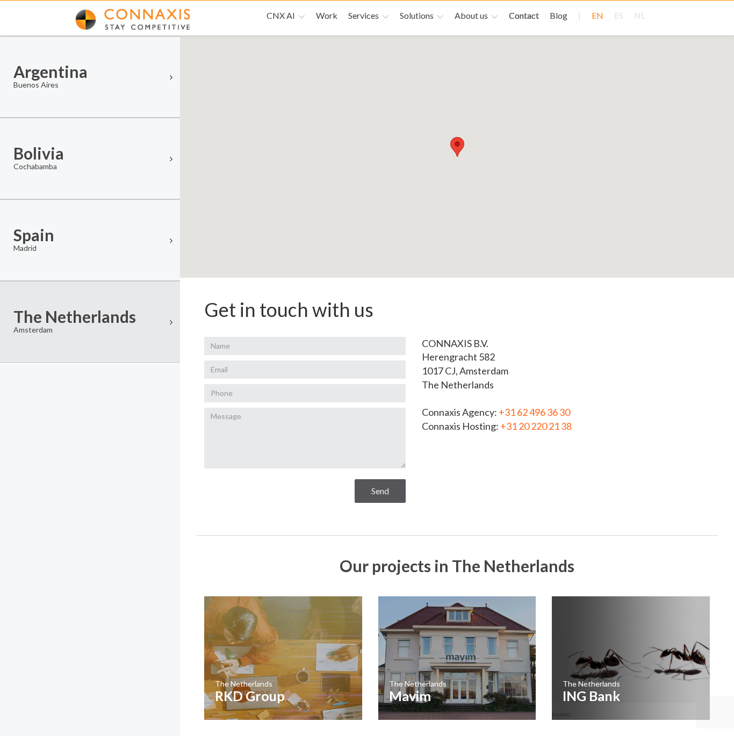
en (597, 15)
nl (639, 15)
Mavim (410, 696)
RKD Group (250, 696)
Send (380, 491)
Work (326, 15)
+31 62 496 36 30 (534, 412)
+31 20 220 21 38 (536, 426)
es (618, 15)
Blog (558, 15)
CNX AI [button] (282, 15)
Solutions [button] (417, 15)
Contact (524, 15)
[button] (457, 147)
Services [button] (364, 15)
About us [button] (472, 15)
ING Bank (591, 696)
